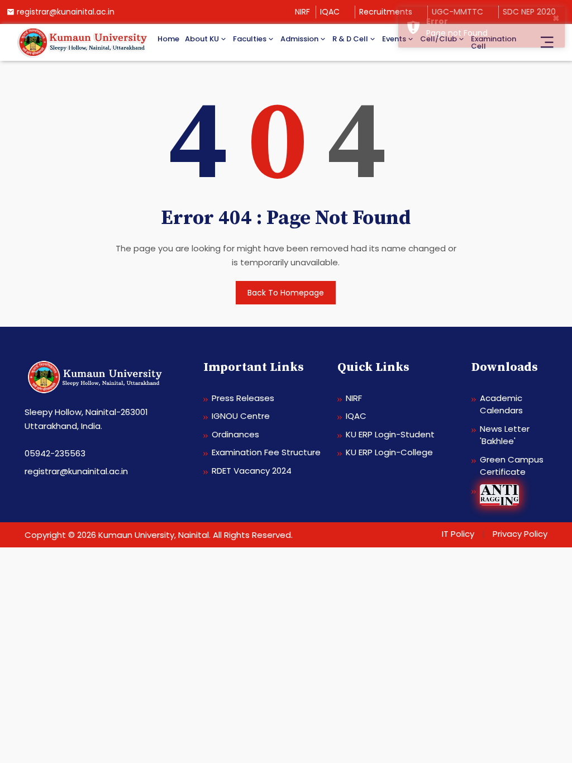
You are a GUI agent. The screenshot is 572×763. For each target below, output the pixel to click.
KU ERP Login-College (389, 452)
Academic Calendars (501, 404)
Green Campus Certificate (512, 466)
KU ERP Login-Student (390, 434)
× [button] (556, 17)
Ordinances (235, 434)
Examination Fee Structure (266, 452)
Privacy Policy (520, 534)
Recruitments (385, 11)
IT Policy (458, 534)
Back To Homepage (285, 292)
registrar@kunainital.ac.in (66, 11)
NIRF (302, 11)
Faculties (249, 38)
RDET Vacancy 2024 (252, 470)
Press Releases (243, 398)
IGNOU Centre (241, 416)
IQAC (330, 11)
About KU (202, 38)
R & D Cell (350, 38)
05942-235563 (55, 453)
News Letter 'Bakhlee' (505, 435)
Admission (299, 38)
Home (168, 38)
